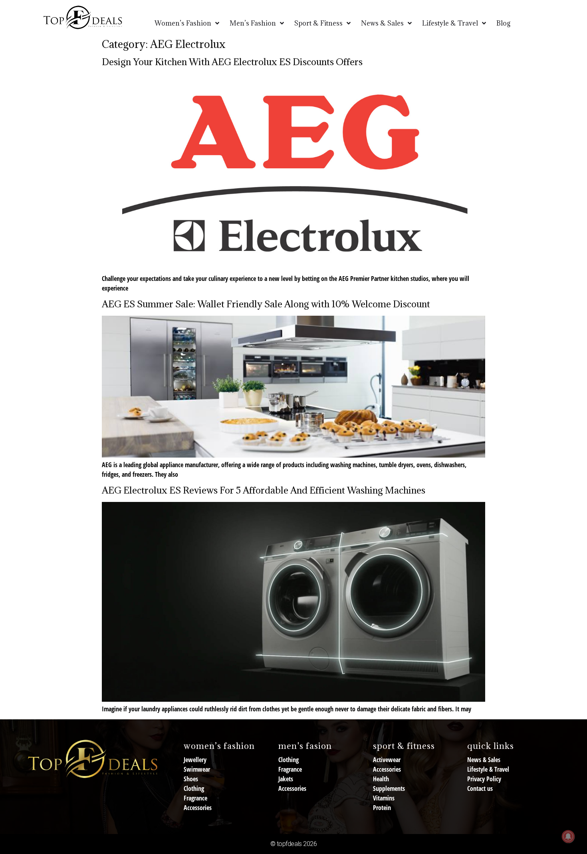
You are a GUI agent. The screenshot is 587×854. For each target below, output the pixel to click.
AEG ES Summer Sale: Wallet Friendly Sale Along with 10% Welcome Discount (266, 304)
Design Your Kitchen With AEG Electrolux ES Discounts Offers (233, 62)
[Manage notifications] (568, 836)
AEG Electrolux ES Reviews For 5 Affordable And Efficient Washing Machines (263, 490)
